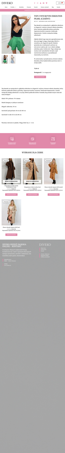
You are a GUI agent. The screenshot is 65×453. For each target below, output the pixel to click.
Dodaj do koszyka (40, 76)
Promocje (29, 7)
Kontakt (58, 7)
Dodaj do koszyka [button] (53, 194)
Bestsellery (21, 7)
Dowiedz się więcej (11, 194)
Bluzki (45, 21)
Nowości (36, 7)
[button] (28, 17)
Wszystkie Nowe (51, 21)
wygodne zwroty (53, 143)
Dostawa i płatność (45, 7)
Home (6, 7)
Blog (53, 7)
